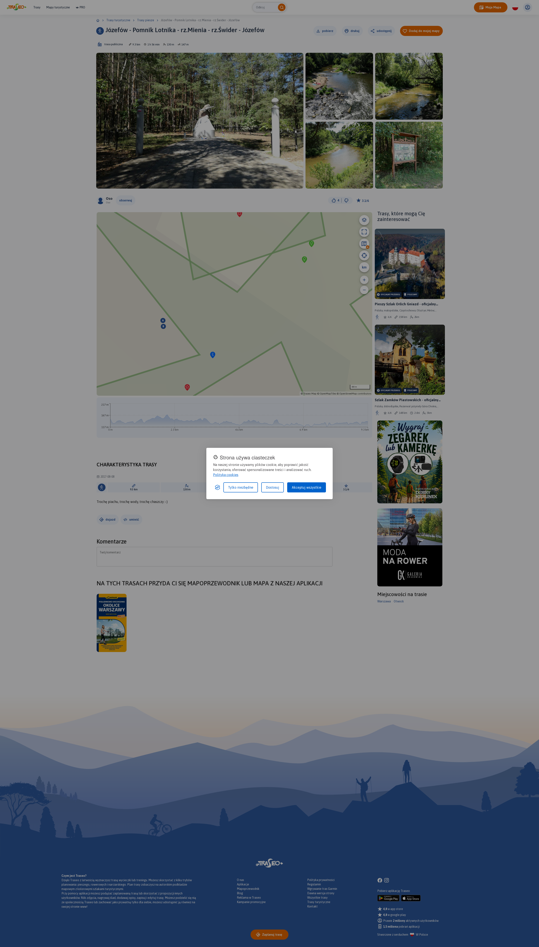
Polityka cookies (225, 475)
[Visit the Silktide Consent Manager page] (217, 487)
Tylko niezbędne (240, 487)
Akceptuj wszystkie (306, 487)
